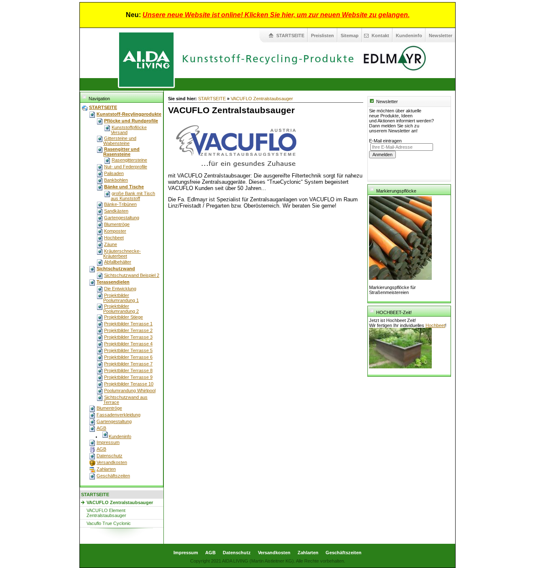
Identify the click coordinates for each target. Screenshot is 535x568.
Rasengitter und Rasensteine (121, 152)
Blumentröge (117, 224)
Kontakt (380, 35)
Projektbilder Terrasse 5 (128, 350)
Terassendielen (113, 281)
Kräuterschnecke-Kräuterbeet (122, 253)
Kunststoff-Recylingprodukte (129, 114)
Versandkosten (112, 462)
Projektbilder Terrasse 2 (128, 330)
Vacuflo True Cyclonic (109, 523)
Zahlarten (106, 469)
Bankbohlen (116, 180)
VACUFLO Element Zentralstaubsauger (106, 513)
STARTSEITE (290, 35)
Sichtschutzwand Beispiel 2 (131, 275)
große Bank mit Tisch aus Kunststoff (133, 196)
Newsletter (440, 35)
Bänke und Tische (124, 186)
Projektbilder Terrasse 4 (128, 343)
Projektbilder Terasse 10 (128, 383)
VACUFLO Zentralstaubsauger (120, 502)
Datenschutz (109, 455)
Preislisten (322, 35)
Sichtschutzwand (116, 268)
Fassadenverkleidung (118, 414)
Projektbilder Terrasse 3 (128, 337)
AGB (101, 428)
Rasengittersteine (129, 159)
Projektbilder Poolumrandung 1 (121, 298)
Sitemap (350, 35)
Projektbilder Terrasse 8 (128, 370)
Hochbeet (114, 237)
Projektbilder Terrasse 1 (128, 323)
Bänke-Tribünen (120, 204)
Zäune (110, 244)
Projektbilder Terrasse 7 (128, 363)
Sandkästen (116, 210)
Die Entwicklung (120, 288)
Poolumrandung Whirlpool (129, 390)
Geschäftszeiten (113, 475)
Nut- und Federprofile (125, 166)
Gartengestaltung (121, 217)
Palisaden (114, 173)
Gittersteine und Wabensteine (119, 141)
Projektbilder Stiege (123, 317)
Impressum (108, 442)
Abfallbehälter (117, 261)
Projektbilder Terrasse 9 (128, 377)
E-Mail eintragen (385, 140)
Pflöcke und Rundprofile (131, 120)
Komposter (115, 230)
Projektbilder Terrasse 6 (128, 357)
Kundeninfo (409, 35)
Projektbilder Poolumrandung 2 (121, 309)
